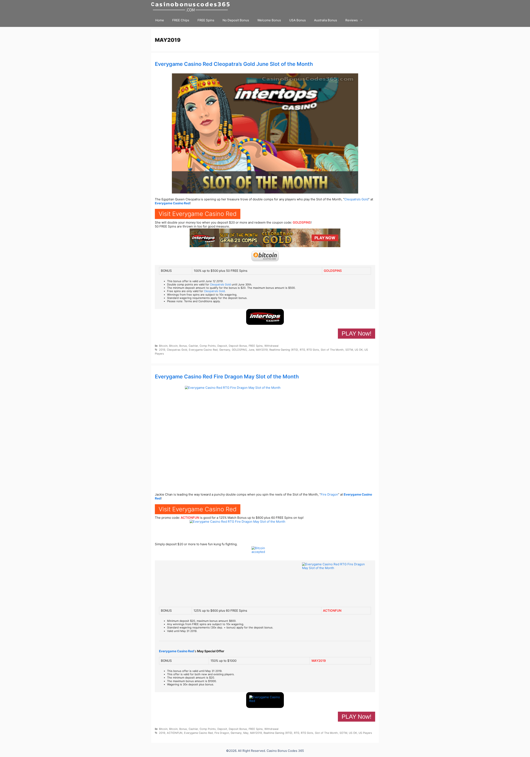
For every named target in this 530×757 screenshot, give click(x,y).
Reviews (351, 20)
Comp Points (208, 345)
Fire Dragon (329, 494)
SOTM (349, 349)
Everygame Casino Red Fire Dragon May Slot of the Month (227, 376)
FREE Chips (180, 20)
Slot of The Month (332, 349)
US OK (359, 349)
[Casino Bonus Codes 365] (191, 6)
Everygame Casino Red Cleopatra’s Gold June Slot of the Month (234, 64)
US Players (365, 732)
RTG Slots (313, 349)
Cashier (193, 345)
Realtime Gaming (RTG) (283, 349)
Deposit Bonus (238, 345)
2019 (162, 349)
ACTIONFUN (190, 518)
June (251, 349)
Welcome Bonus (269, 20)
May (245, 732)
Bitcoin (163, 345)
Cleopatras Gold (177, 349)
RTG (302, 349)
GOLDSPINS (302, 222)
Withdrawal (271, 345)
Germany (224, 349)
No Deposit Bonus (236, 20)
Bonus (183, 345)
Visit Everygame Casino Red (198, 213)
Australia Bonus (325, 20)
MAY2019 (262, 349)
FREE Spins (206, 20)
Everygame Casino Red (172, 203)
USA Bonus (297, 20)
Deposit (222, 345)
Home (159, 20)
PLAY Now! (356, 333)
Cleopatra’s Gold (356, 199)
